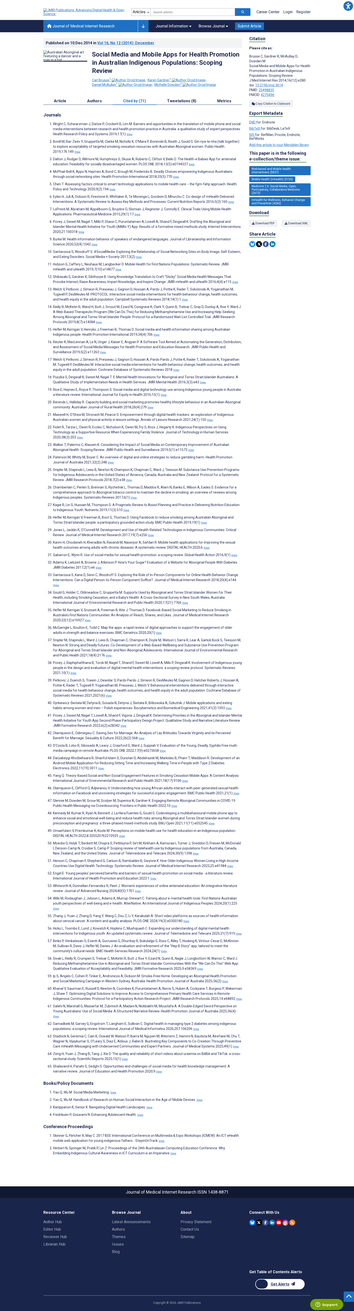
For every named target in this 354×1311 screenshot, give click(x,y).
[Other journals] (143, 26)
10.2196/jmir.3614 (269, 85)
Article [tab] (60, 101)
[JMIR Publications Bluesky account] (252, 1223)
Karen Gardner (159, 80)
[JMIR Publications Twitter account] (259, 1223)
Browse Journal (211, 26)
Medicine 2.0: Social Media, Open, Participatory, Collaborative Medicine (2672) (276, 190)
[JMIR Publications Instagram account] (285, 1223)
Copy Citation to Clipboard (272, 103)
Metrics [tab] (224, 101)
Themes (119, 1236)
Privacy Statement (196, 1222)
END (252, 122)
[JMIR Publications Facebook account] (265, 1223)
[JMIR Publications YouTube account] (279, 1223)
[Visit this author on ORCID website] (128, 80)
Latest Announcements (131, 1222)
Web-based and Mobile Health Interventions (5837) (271, 170)
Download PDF (265, 223)
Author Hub (52, 1222)
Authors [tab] (94, 101)
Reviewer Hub (55, 1236)
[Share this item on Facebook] (266, 244)
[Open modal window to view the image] (65, 61)
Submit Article (249, 26)
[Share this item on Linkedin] (272, 244)
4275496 (267, 95)
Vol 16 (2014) (125, 43)
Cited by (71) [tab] (134, 101)
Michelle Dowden (168, 85)
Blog (116, 1251)
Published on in (100, 43)
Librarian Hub (54, 1244)
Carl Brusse (101, 80)
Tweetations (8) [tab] (181, 101)
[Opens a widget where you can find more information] (326, 1305)
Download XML (298, 223)
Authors (118, 1229)
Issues (118, 1244)
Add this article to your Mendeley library (279, 145)
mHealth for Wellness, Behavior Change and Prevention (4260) (278, 201)
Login (288, 12)
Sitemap (188, 1236)
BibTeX (255, 128)
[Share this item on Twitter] (259, 244)
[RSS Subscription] (292, 1223)
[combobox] (193, 12)
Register (303, 12)
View (129, 134)
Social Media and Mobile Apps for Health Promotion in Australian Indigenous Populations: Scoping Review (165, 62)
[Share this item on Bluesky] (252, 244)
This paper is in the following (277, 156)
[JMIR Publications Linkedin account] (272, 1223)
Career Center (268, 12)
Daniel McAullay (105, 85)
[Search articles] (242, 12)
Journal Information (172, 26)
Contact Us (190, 1229)
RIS (252, 135)
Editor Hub (52, 1229)
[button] (348, 5)
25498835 (266, 90)
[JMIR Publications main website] (84, 12)
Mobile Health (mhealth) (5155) (272, 179)
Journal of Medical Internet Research (83, 26)
